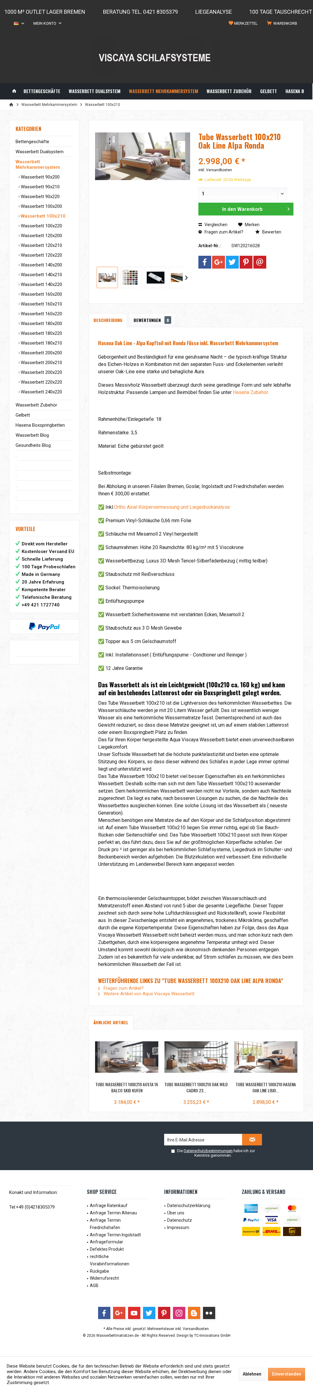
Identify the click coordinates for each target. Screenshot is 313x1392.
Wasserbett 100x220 (41, 226)
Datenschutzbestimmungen (208, 1150)
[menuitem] (283, 23)
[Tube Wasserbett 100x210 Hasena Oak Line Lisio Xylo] (265, 1057)
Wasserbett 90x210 (40, 187)
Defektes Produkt (107, 1249)
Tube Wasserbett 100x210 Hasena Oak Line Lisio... (266, 1087)
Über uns (175, 1212)
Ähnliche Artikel (111, 1022)
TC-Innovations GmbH (212, 1335)
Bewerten (271, 232)
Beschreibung (108, 320)
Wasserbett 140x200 (41, 265)
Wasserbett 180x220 (41, 333)
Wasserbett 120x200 (41, 235)
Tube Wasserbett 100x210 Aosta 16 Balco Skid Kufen (126, 1087)
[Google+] (218, 262)
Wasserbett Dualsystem (40, 151)
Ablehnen (252, 1374)
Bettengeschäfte (32, 141)
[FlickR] (209, 1313)
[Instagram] (179, 1313)
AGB (94, 1285)
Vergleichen (215, 224)
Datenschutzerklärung (188, 1205)
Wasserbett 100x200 (41, 206)
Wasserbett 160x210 (41, 304)
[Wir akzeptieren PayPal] (44, 627)
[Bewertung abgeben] (245, 153)
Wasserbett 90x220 (40, 196)
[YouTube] (134, 1313)
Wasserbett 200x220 (41, 372)
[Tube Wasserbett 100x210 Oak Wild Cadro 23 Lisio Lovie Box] (196, 1057)
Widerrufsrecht (104, 1278)
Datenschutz (179, 1220)
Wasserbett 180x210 (41, 343)
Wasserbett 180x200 (41, 323)
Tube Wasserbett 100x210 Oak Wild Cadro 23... (196, 1087)
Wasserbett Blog (32, 435)
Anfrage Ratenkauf (108, 1205)
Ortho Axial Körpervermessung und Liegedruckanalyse (172, 507)
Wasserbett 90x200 (40, 177)
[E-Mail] (259, 262)
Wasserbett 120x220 (41, 255)
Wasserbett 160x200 (41, 294)
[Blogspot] (194, 1313)
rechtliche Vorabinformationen (109, 1260)
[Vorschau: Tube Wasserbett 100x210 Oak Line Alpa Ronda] (107, 277)
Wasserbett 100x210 (42, 216)
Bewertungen (151, 320)
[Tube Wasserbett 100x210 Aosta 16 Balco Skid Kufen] (126, 1057)
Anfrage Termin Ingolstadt (115, 1234)
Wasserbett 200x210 (41, 362)
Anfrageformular (106, 1241)
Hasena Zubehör (250, 392)
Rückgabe (99, 1271)
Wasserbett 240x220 (41, 392)
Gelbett (23, 415)
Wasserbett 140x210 (41, 274)
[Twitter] (232, 262)
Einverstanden (286, 1374)
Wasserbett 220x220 (41, 382)
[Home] (14, 91)
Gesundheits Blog (33, 445)
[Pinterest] (246, 262)
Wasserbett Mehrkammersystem (38, 164)
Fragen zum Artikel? (223, 232)
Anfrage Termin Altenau (113, 1212)
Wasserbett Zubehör (36, 405)
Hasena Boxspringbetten (40, 425)
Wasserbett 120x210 (41, 245)
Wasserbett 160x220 (41, 313)
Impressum (178, 1227)
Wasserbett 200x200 (41, 353)
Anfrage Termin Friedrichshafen (105, 1224)
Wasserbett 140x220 (41, 284)
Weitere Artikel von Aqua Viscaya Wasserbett (148, 993)
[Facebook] (204, 262)
